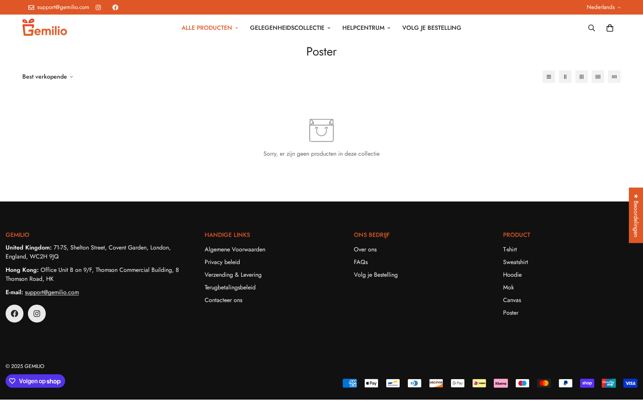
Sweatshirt (515, 262)
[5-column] (614, 76)
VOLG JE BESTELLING (431, 27)
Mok (508, 287)
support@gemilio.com (52, 292)
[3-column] (581, 76)
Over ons (365, 249)
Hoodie (512, 274)
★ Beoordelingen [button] (636, 215)
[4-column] (598, 76)
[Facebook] (115, 7)
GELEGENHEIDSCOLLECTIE (287, 27)
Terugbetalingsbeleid (230, 287)
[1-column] (549, 76)
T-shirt (510, 249)
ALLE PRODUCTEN (207, 27)
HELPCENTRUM (363, 27)
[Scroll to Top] (628, 375)
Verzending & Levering (233, 274)
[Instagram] (98, 7)
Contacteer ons (223, 300)
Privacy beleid (222, 262)
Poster (510, 312)
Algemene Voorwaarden (235, 249)
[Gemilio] (44, 28)
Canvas (512, 300)
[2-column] (565, 76)
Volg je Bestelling (376, 274)
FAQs (361, 262)
